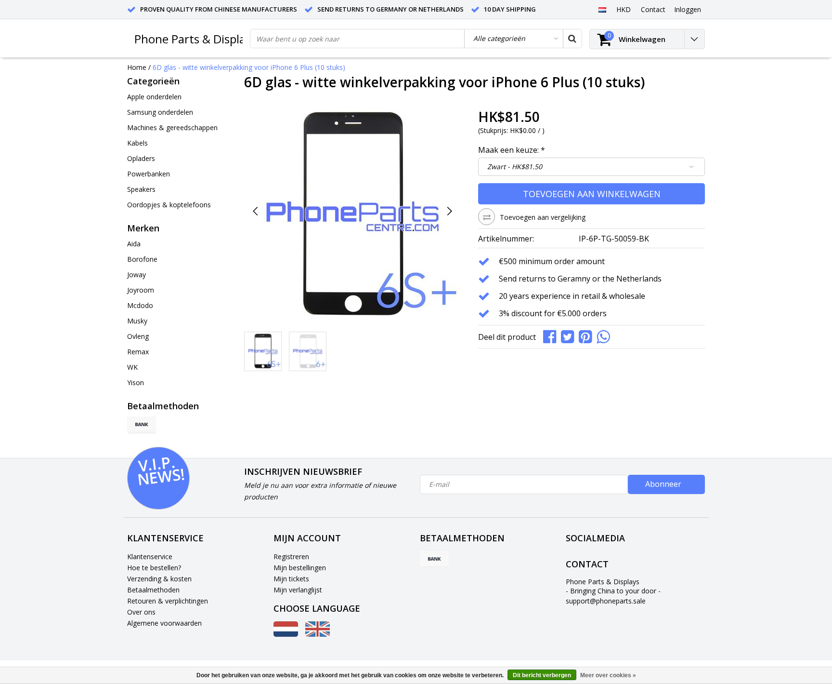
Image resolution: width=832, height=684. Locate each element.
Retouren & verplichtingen (167, 600)
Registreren (291, 556)
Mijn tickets (291, 578)
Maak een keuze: (511, 150)
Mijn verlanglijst (297, 589)
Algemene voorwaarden (164, 623)
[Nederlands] (602, 9)
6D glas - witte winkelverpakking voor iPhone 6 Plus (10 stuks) (249, 67)
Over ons (141, 612)
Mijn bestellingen (299, 567)
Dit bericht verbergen (542, 675)
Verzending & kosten (159, 578)
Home (136, 67)
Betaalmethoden (153, 589)
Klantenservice (149, 556)
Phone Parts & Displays (195, 39)
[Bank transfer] (141, 425)
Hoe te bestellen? (154, 567)
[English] (317, 634)
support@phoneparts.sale (606, 600)
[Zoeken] (572, 38)
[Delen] (552, 335)
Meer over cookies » (608, 675)
